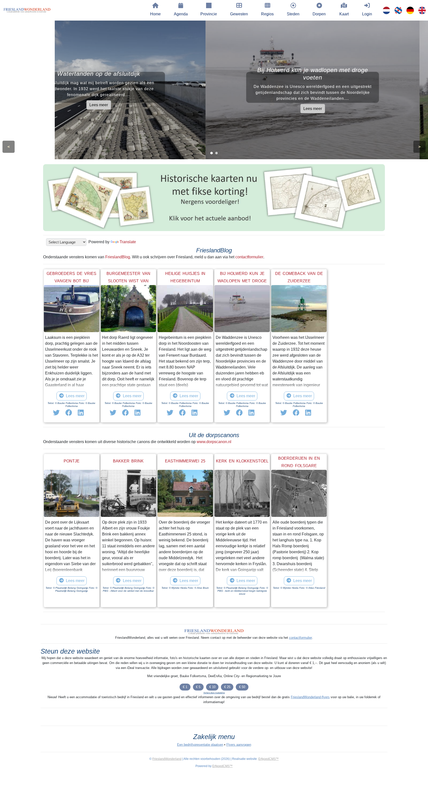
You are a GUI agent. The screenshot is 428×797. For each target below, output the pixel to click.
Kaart (344, 14)
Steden (293, 14)
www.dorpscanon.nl (214, 442)
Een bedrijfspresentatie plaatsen (200, 744)
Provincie (208, 14)
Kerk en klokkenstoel (242, 461)
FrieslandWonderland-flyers (310, 697)
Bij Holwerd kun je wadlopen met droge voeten (242, 280)
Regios (267, 14)
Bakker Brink (128, 461)
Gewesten (239, 14)
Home (155, 14)
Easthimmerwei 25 (185, 461)
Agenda (181, 14)
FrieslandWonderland (167, 759)
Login (367, 14)
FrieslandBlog (117, 257)
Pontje (72, 461)
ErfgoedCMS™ (268, 759)
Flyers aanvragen (238, 744)
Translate (128, 242)
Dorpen (319, 14)
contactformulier (249, 257)
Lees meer (107, 105)
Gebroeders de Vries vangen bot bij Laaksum (71, 280)
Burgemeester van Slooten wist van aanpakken (128, 280)
